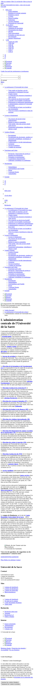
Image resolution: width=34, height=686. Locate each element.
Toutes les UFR (13, 41)
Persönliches (8, 163)
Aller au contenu (6, 1)
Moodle (10, 31)
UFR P (10, 50)
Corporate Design (13, 172)
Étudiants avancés (13, 15)
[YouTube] (8, 63)
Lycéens (10, 16)
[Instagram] (8, 66)
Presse (10, 170)
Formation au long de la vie (16, 35)
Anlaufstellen (12, 173)
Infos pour (9, 10)
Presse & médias (13, 18)
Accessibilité (4, 650)
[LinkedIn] (8, 68)
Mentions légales (6, 648)
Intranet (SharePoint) (14, 38)
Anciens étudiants (13, 21)
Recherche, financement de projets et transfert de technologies (19, 154)
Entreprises (11, 20)
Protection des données (19, 648)
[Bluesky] (8, 65)
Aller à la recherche (17, 1)
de (5, 55)
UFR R (10, 52)
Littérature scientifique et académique (19, 160)
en (5, 56)
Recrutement (12, 135)
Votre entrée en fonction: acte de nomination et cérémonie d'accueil (18, 91)
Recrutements (12, 36)
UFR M (10, 45)
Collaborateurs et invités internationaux (20, 142)
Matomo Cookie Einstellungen (12, 660)
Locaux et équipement (11, 115)
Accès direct (9, 25)
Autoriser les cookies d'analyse (10, 682)
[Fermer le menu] (2, 84)
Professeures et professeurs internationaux (20, 102)
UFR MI (11, 46)
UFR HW (11, 43)
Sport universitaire (13, 33)
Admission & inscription (15, 28)
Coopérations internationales (16, 159)
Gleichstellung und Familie (16, 168)
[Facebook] (8, 61)
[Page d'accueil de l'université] (17, 6)
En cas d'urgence (14, 650)
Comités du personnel (14, 147)
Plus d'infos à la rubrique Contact (10, 560)
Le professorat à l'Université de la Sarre (16, 87)
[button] (4, 80)
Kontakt (7, 177)
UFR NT (11, 48)
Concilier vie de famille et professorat (19, 100)
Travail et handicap (14, 145)
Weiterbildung (12, 167)
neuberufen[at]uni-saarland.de (10, 557)
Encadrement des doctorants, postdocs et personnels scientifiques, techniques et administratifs (20, 138)
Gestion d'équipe (10, 132)
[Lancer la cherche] (19, 77)
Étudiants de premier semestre (17, 13)
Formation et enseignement (16, 157)
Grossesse (11, 144)
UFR (7, 40)
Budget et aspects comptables (17, 122)
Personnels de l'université (15, 23)
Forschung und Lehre (11, 150)
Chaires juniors (12, 94)
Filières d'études (13, 26)
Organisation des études (15, 30)
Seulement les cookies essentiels (11, 684)
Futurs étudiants (13, 11)
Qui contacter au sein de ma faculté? (19, 99)
